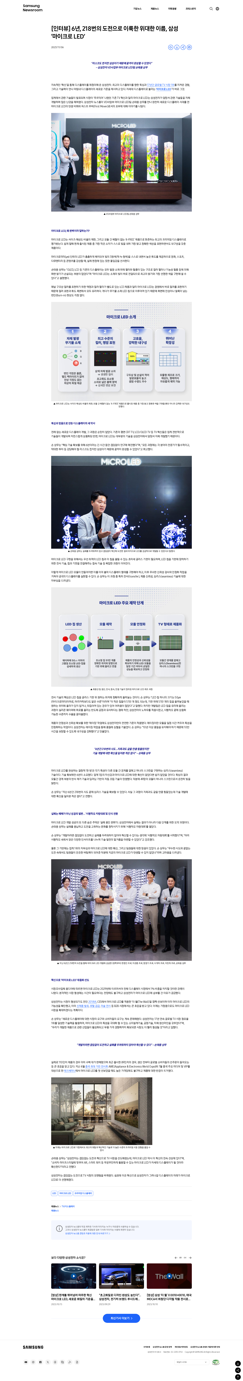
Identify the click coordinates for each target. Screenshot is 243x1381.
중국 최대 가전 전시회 (96, 1066)
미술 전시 (106, 1006)
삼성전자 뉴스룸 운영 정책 (162, 1347)
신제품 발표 (83, 1006)
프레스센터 (191, 8)
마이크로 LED (65, 1193)
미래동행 (172, 8)
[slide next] (190, 1257)
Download (176, 47)
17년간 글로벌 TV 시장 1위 (160, 85)
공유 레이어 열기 (183, 47)
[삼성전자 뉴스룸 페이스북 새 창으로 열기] (40, 1362)
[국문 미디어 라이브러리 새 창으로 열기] (62, 1362)
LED (54, 1193)
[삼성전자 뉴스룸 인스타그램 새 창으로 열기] (33, 1362)
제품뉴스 (155, 8)
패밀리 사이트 (182, 1362)
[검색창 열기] (211, 8)
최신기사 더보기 (120, 1318)
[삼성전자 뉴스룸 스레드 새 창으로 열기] (55, 1362)
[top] (238, 1377)
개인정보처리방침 (181, 1347)
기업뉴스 (137, 8)
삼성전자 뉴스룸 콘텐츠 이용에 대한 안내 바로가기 (86, 1233)
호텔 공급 (95, 1006)
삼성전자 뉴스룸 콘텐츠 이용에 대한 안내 (205, 1347)
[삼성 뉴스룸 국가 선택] (217, 8)
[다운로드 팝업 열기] (238, 1363)
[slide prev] (176, 1257)
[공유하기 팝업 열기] (238, 1370)
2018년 (92, 1001)
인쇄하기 (189, 47)
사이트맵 (146, 1347)
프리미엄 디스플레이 (83, 1193)
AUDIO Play (170, 47)
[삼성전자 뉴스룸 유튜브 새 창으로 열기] (26, 1362)
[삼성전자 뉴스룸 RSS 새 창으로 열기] (70, 1362)
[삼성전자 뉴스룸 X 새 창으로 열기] (48, 1362)
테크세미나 (70, 1070)
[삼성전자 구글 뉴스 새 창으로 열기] (77, 1362)
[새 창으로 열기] (216, 1362)
